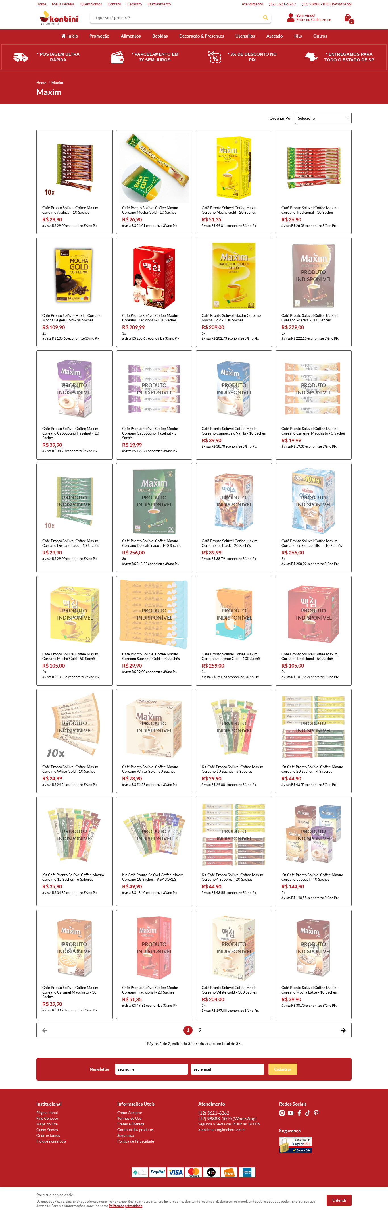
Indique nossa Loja (51, 1141)
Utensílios (245, 36)
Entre (300, 20)
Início (72, 36)
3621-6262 (282, 4)
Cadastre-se (321, 20)
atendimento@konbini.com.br (222, 1130)
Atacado (274, 36)
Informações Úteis (136, 1103)
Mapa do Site (47, 1124)
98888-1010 (327, 4)
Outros (320, 36)
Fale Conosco (47, 1118)
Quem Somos (91, 4)
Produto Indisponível (314, 276)
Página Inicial (47, 1113)
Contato (114, 4)
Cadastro (134, 4)
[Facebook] (299, 1113)
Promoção (99, 36)
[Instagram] (282, 1113)
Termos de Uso (129, 1118)
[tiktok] (307, 1113)
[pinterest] (316, 1113)
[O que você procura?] (265, 18)
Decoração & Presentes (201, 36)
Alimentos (131, 36)
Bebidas (160, 36)
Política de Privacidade (135, 1141)
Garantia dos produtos (135, 1130)
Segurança (125, 1135)
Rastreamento (159, 4)
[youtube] (290, 1113)
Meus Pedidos (63, 4)
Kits (298, 36)
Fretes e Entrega (131, 1124)
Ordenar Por (281, 118)
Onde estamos (48, 1135)
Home (41, 4)
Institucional (48, 1103)
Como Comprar (129, 1113)
